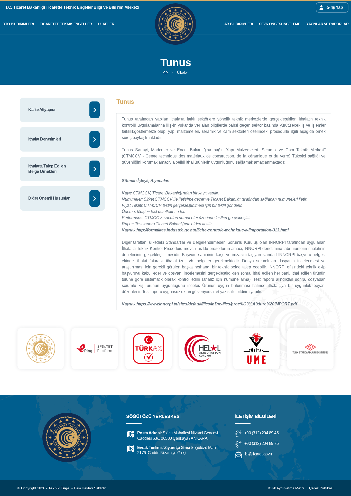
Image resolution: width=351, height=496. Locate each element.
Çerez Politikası (321, 488)
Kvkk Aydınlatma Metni (286, 488)
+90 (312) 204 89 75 (261, 443)
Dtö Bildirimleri (18, 24)
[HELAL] (202, 348)
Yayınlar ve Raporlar (327, 24)
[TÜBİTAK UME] (256, 348)
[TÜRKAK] (148, 348)
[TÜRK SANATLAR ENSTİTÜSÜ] (310, 348)
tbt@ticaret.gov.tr (258, 454)
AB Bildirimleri (238, 24)
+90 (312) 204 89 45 (261, 433)
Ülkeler (106, 24)
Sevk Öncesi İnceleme (279, 24)
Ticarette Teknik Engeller (66, 24)
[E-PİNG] (94, 348)
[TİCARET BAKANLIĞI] (40, 348)
